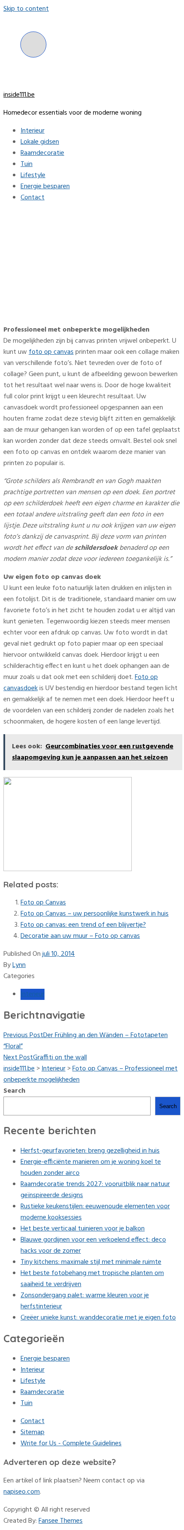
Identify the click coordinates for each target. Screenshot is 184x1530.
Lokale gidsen (40, 142)
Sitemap (33, 1432)
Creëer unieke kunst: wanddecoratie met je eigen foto (98, 1317)
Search (14, 1091)
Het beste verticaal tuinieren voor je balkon (83, 1228)
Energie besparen (45, 186)
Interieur (33, 130)
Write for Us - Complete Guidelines (71, 1443)
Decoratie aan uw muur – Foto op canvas (80, 936)
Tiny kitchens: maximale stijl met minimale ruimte (91, 1262)
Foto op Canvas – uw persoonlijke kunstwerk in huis (95, 913)
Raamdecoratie (42, 153)
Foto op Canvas (43, 902)
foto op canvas (51, 352)
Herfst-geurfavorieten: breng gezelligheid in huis (90, 1150)
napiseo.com (21, 1491)
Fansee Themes (61, 1521)
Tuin (27, 164)
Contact (33, 197)
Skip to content (26, 9)
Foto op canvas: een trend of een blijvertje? (83, 925)
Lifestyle (33, 175)
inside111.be (19, 95)
